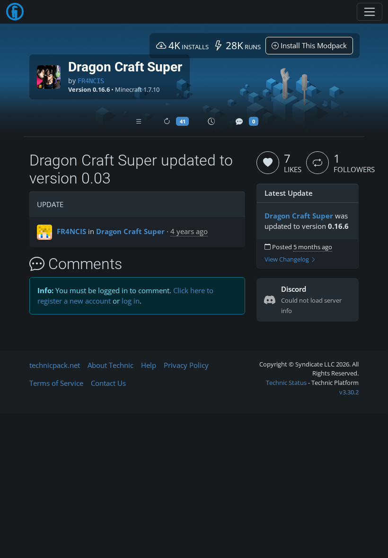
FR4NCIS (91, 81)
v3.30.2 (349, 392)
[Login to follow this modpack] (317, 162)
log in (131, 300)
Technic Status (286, 382)
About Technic (110, 365)
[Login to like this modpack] (267, 162)
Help (148, 365)
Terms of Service (56, 383)
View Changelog (287, 259)
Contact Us (108, 383)
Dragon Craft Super (130, 231)
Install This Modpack (313, 45)
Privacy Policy (186, 365)
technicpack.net (54, 365)
